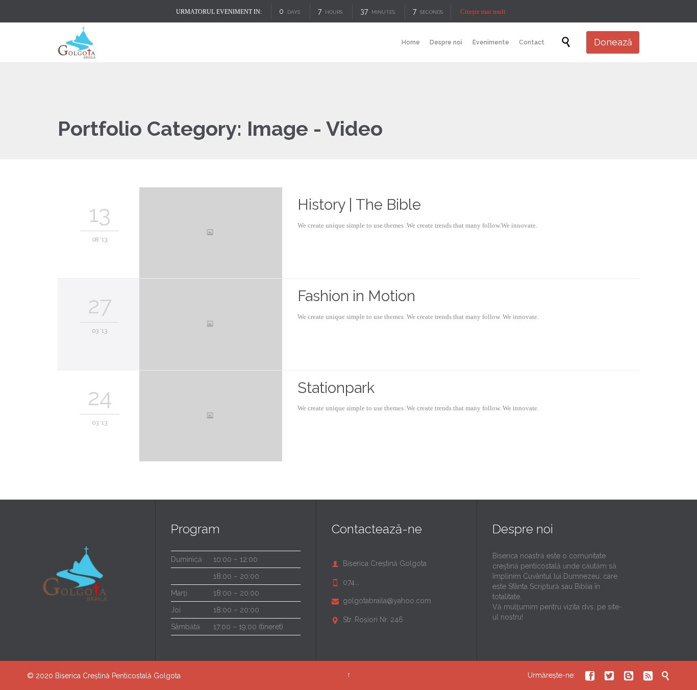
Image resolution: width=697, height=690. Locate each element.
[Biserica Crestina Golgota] (77, 42)
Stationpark (336, 388)
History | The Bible (359, 204)
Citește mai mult (483, 11)
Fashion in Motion (356, 296)
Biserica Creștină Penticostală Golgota (118, 676)
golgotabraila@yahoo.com (381, 601)
